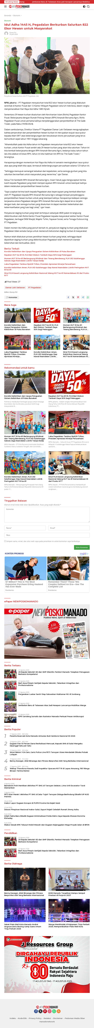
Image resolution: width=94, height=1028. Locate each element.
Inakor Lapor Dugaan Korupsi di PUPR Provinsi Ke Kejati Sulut (32, 803)
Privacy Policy (35, 1018)
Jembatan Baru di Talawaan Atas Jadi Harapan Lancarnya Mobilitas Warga (33, 2)
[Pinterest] (45, 1011)
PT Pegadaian (34, 287)
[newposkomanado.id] (19, 6)
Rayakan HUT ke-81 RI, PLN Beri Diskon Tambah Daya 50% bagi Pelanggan (38, 255)
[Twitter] (40, 1011)
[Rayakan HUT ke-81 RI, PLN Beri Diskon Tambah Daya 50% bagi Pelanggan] (47, 315)
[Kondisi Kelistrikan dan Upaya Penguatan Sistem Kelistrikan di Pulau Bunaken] (17, 315)
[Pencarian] (88, 7)
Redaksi (47, 1018)
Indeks (13, 1018)
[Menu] (6, 6)
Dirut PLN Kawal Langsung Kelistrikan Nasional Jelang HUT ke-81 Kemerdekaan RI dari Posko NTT (46, 274)
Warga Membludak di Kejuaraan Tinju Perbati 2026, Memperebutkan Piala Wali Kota (68, 925)
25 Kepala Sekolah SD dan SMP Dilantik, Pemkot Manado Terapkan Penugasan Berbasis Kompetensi (54, 673)
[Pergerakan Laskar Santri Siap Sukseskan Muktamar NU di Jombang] (10, 696)
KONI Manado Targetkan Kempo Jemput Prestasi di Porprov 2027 (66, 894)
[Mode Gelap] (84, 7)
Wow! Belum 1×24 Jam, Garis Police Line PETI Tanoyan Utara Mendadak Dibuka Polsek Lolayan (49, 753)
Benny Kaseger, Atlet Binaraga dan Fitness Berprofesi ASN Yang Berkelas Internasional (49, 761)
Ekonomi (7, 21)
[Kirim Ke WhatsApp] (88, 297)
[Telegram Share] (83, 297)
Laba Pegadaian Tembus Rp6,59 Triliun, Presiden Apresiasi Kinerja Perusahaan (40, 264)
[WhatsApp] (54, 1011)
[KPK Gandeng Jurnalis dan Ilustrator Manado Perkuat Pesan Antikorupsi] (10, 718)
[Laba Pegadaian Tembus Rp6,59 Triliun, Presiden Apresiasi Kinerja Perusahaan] (17, 342)
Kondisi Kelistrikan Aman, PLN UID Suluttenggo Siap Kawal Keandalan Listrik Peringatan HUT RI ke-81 (46, 268)
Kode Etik (22, 1018)
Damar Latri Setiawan (15, 287)
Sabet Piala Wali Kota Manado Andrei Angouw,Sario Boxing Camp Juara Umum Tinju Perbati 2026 (22, 926)
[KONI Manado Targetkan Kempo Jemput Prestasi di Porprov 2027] (69, 879)
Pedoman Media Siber (75, 1018)
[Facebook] (36, 1011)
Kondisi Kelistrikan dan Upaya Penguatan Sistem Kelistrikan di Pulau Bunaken (39, 251)
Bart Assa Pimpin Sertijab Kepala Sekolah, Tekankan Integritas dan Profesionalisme (48, 684)
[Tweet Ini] (73, 297)
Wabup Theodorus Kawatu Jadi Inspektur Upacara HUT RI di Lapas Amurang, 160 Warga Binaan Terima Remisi (49, 769)
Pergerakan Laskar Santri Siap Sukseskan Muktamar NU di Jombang (49, 694)
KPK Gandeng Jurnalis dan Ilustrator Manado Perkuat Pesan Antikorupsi (51, 716)
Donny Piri (12, 33)
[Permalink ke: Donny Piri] (6, 33)
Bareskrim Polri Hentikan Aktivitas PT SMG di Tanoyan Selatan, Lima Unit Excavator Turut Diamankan (44, 787)
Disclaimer (58, 1018)
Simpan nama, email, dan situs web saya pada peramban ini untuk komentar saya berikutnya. (43, 541)
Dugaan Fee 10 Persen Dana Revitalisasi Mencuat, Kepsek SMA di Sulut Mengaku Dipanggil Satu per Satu (46, 745)
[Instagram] (50, 1011)
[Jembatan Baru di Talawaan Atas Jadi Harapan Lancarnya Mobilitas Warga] (10, 707)
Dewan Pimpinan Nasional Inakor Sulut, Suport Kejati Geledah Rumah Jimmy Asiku (41, 809)
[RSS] (59, 1011)
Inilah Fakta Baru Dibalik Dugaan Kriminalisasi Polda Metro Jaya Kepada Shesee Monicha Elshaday (44, 817)
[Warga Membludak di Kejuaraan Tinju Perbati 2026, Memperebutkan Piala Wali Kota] (69, 910)
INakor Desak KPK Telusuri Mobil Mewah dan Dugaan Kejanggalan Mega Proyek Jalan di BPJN (46, 825)
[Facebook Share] (68, 297)
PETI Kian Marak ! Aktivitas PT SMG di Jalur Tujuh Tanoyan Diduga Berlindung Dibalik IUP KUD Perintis (46, 795)
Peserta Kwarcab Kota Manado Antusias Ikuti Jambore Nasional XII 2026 (42, 736)
